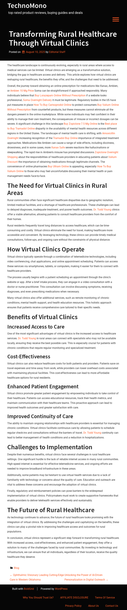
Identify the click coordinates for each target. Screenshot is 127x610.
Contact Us (111, 605)
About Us (93, 605)
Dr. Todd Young (102, 209)
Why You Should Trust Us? (38, 597)
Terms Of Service (105, 597)
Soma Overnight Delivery (37, 100)
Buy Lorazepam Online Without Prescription (60, 95)
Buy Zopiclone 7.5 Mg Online (80, 123)
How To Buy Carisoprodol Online (52, 104)
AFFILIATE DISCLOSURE (74, 597)
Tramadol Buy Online (65, 138)
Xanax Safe (58, 147)
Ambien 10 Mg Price (22, 90)
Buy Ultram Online (58, 166)
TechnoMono (27, 5)
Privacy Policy (73, 605)
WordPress (61, 588)
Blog (16, 567)
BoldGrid (29, 588)
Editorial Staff (57, 52)
